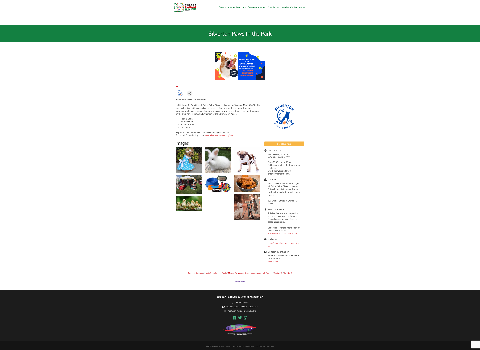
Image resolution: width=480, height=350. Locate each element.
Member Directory (237, 7)
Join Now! (288, 273)
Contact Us (278, 273)
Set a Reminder (284, 144)
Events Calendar (210, 273)
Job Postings (267, 273)
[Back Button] (177, 87)
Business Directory (195, 273)
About (302, 7)
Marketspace (256, 273)
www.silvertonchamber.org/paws (219, 135)
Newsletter (274, 7)
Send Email (273, 261)
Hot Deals (223, 273)
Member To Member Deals (238, 273)
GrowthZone (269, 346)
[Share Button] (189, 93)
